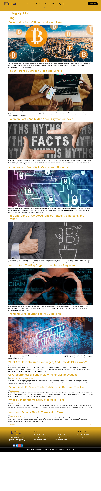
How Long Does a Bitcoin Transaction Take (35, 412)
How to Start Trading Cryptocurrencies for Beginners (42, 265)
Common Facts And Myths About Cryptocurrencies (40, 119)
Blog (59, 4)
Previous (11, 424)
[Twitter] (17, 445)
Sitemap (84, 438)
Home (29, 4)
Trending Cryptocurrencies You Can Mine (34, 313)
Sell (53, 4)
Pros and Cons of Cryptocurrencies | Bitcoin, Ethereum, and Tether (46, 217)
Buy (46, 4)
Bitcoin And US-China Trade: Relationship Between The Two (46, 387)
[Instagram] (19, 445)
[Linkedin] (22, 445)
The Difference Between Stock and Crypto (35, 70)
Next (91, 424)
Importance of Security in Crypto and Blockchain (39, 167)
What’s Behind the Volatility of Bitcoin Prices (36, 399)
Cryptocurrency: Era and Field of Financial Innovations (42, 374)
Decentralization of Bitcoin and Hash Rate (35, 22)
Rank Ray (71, 449)
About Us (38, 4)
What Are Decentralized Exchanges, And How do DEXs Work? (47, 362)
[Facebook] (14, 445)
